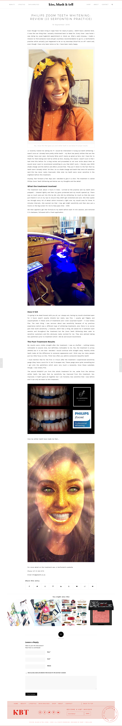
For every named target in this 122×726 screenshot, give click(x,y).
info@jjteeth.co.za (38, 575)
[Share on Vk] (77, 586)
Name (49, 652)
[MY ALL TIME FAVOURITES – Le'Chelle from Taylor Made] (20, 612)
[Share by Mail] (93, 586)
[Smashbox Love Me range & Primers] (101, 612)
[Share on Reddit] (85, 586)
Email (49, 659)
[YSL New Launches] (1, 363)
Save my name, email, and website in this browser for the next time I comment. (47, 672)
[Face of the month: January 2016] (47, 612)
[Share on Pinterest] (53, 586)
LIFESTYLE (32, 703)
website (70, 567)
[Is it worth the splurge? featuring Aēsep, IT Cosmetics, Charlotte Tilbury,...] (120, 365)
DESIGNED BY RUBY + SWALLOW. (81, 722)
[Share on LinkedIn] (61, 586)
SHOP (54, 703)
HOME (16, 703)
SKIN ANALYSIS (44, 703)
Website (49, 665)
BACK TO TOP (88, 703)
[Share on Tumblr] (69, 586)
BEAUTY (23, 703)
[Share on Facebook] (29, 586)
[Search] (112, 4)
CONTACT (69, 703)
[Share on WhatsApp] (45, 586)
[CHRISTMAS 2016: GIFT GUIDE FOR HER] (74, 612)
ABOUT (60, 703)
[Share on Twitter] (37, 586)
